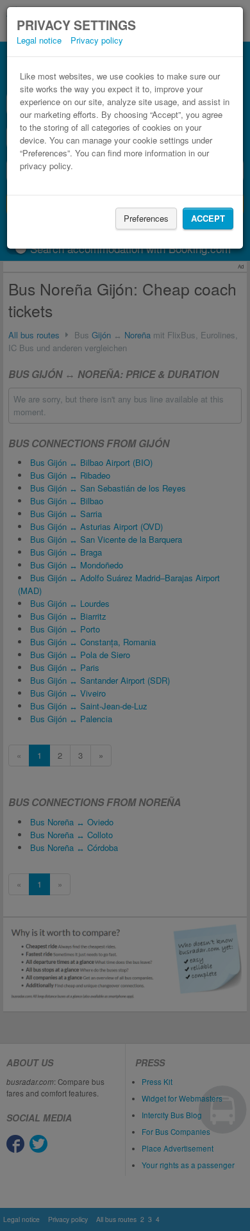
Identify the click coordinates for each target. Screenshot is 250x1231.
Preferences (146, 218)
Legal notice (39, 40)
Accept (208, 218)
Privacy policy (97, 40)
